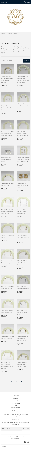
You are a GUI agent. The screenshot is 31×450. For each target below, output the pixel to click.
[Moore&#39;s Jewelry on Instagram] (28, 442)
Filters (26, 61)
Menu (5, 2)
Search (15, 399)
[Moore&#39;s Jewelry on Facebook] (25, 442)
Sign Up (26, 428)
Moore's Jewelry (10, 447)
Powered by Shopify (22, 447)
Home (3, 34)
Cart (28, 2)
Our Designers (15, 407)
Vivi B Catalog (15, 403)
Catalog (15, 405)
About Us (15, 401)
